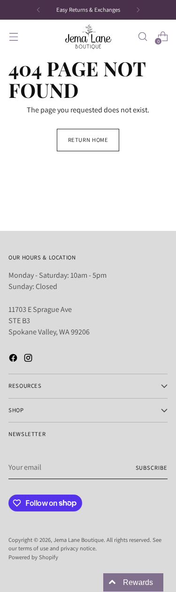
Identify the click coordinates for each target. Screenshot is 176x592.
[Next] (138, 10)
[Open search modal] (142, 36)
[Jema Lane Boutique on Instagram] (29, 359)
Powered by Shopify (33, 557)
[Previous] (38, 10)
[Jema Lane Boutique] (88, 36)
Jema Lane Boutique (79, 540)
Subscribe (152, 468)
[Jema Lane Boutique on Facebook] (14, 359)
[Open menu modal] (13, 36)
